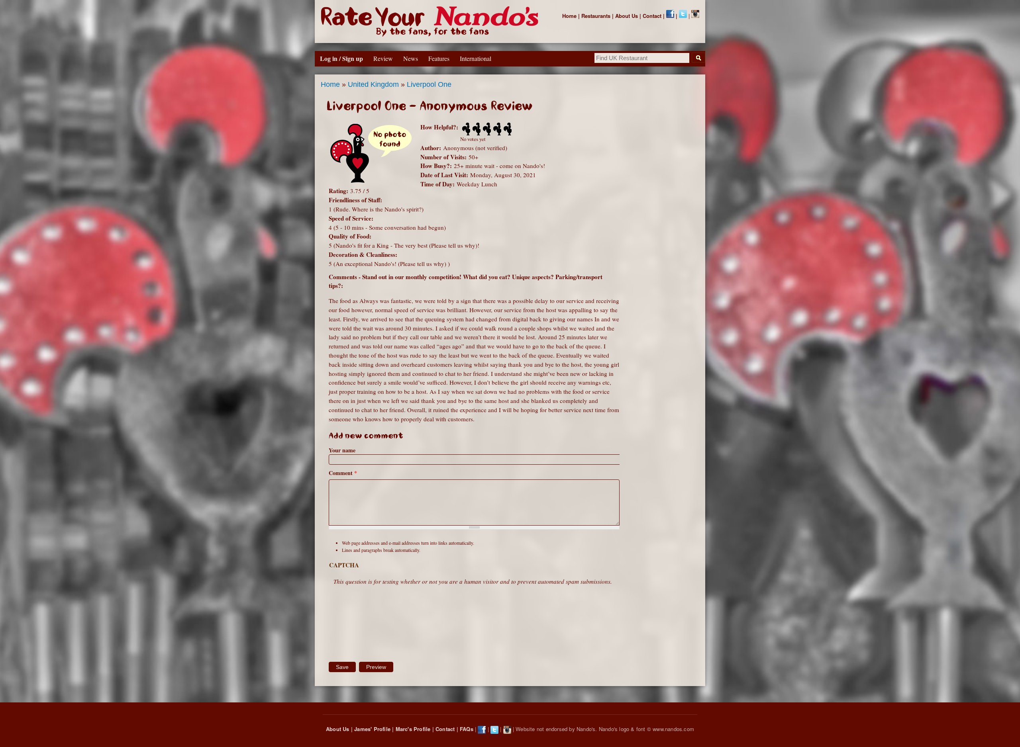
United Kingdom (373, 84)
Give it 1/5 (465, 129)
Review (383, 58)
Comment (343, 473)
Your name (342, 450)
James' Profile (372, 729)
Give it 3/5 (486, 129)
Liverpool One (429, 84)
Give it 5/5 (507, 129)
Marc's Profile (413, 729)
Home (569, 16)
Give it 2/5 (476, 129)
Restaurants (595, 16)
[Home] (431, 21)
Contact (652, 16)
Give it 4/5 (496, 129)
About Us (626, 16)
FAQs (466, 729)
